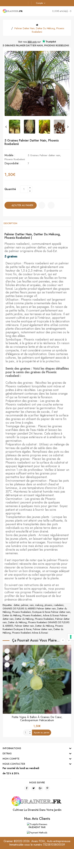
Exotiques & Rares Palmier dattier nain (51, 612)
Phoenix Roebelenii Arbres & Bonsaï (30, 632)
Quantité (10, 189)
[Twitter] (33, 788)
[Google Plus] (40, 788)
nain (32, 605)
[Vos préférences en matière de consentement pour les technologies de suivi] (70, 637)
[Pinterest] (47, 788)
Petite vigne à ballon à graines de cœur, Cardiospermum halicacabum (37, 718)
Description (10, 223)
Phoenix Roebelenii (21, 612)
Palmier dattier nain (24, 626)
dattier (17, 605)
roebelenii (59, 605)
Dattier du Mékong (12, 615)
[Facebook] (26, 788)
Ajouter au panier (22, 205)
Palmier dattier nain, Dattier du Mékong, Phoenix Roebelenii (39, 30)
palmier (24, 605)
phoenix (48, 605)
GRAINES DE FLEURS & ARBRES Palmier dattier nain (29, 608)
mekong (39, 605)
